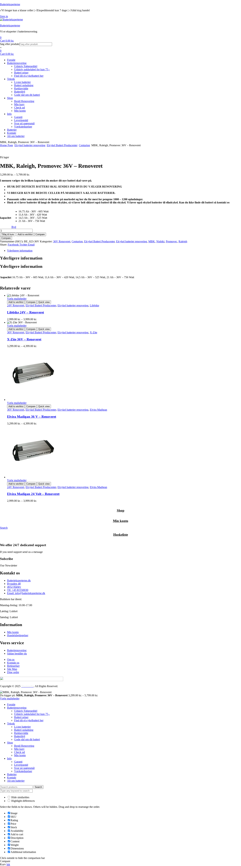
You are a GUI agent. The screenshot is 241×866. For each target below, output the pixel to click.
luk (8, 864)
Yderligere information (19, 250)
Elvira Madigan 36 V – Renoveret (31, 416)
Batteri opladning (23, 729)
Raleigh (183, 241)
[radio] (34, 211)
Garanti (18, 761)
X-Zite (93, 332)
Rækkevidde (21, 733)
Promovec (171, 241)
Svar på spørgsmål (24, 768)
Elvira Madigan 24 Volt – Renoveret (33, 494)
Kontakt (11, 777)
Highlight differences (23, 800)
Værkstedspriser (23, 771)
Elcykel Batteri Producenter (62, 145)
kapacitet (5, 217)
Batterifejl (19, 736)
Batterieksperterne (10, 4)
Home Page (6, 145)
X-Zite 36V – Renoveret (24, 339)
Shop (120, 510)
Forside (11, 704)
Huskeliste (120, 534)
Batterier (12, 774)
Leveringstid (21, 764)
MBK (151, 241)
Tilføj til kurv (7, 234)
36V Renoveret (61, 241)
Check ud (19, 752)
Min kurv (19, 748)
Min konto (120, 521)
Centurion (84, 145)
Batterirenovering (16, 707)
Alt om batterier (16, 780)
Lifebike (94, 305)
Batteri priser (21, 717)
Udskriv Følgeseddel (25, 710)
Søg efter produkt (9, 44)
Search (38, 787)
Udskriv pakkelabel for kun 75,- (32, 714)
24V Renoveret (15, 305)
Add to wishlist (25, 234)
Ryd (13, 226)
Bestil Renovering (24, 745)
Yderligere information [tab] (21, 258)
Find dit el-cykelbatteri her (28, 720)
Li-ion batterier (22, 726)
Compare (40, 234)
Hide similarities (20, 797)
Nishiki (160, 241)
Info (9, 758)
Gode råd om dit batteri (27, 739)
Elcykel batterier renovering (29, 145)
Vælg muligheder (16, 298)
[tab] (124, 250)
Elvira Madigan (98, 409)
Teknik (11, 723)
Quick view (44, 302)
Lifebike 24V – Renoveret (25, 312)
